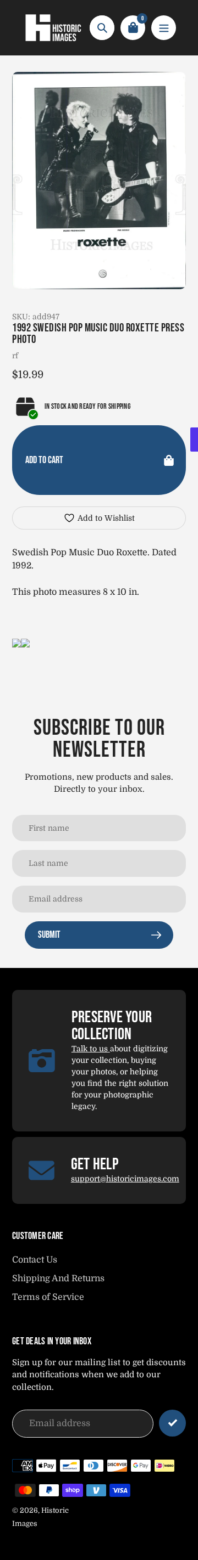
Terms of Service (48, 1297)
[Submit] (172, 1423)
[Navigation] (163, 27)
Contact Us (34, 1260)
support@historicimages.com (125, 1178)
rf (15, 355)
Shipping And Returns (58, 1278)
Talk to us (91, 1048)
